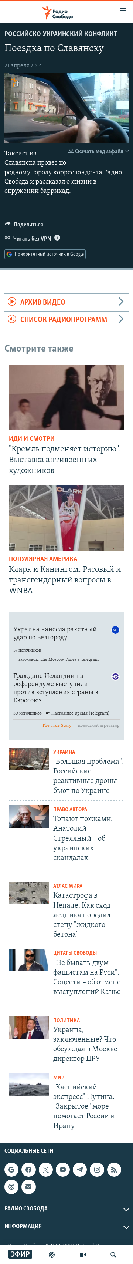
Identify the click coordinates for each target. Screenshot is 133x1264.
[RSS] (114, 1170)
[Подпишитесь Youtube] (63, 1170)
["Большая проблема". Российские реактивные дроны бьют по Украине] (29, 759)
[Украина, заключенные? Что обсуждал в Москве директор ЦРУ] (29, 1027)
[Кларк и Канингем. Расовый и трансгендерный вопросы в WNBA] (66, 518)
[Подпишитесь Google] (11, 1170)
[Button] (24, 226)
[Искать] (113, 1254)
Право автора (70, 810)
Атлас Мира (67, 886)
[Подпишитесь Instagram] (97, 1170)
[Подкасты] (11, 1187)
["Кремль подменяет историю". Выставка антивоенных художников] (66, 397)
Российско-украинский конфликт (60, 34)
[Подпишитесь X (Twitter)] (46, 1170)
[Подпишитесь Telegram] (80, 1170)
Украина (64, 752)
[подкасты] (52, 1254)
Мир (58, 1078)
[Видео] (83, 1254)
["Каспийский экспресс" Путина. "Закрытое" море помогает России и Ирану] (29, 1084)
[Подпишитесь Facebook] (28, 1170)
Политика (66, 1020)
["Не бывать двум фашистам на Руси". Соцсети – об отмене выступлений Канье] (29, 960)
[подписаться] (28, 1187)
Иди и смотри (32, 439)
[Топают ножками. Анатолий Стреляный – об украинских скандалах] (29, 816)
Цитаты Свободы (75, 953)
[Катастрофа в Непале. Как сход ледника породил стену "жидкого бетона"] (29, 893)
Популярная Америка (43, 559)
